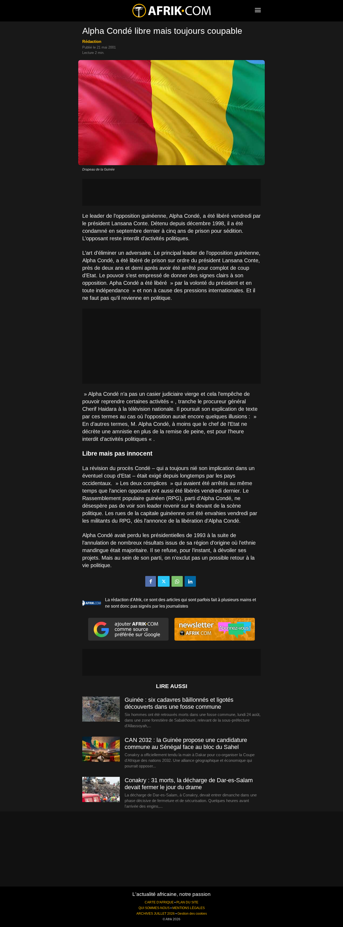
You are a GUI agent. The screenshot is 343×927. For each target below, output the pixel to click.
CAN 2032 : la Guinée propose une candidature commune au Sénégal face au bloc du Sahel (186, 743)
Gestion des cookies (192, 913)
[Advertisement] (171, 192)
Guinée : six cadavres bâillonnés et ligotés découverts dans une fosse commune (179, 703)
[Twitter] (164, 581)
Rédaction (91, 41)
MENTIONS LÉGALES (188, 908)
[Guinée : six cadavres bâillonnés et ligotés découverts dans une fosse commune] (101, 709)
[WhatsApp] (177, 581)
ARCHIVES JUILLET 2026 (155, 913)
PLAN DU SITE (187, 902)
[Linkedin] (190, 581)
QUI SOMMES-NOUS (154, 908)
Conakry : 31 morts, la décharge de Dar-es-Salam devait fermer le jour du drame (189, 784)
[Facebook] (150, 581)
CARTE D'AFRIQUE (159, 902)
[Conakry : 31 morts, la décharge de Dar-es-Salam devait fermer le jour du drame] (101, 790)
